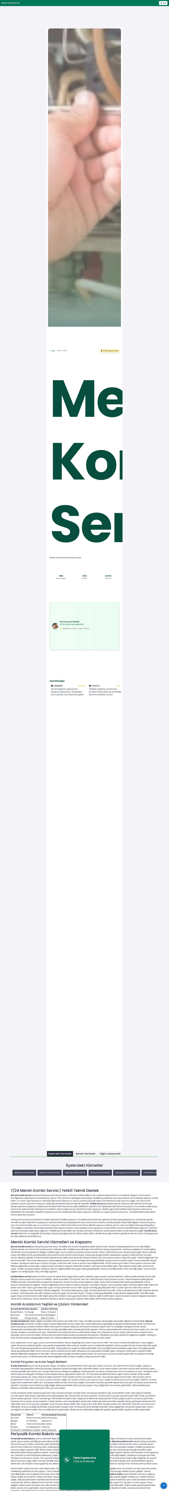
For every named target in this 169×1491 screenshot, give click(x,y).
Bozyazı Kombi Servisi (100, 1172)
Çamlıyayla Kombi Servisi (126, 1172)
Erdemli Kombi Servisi (153, 1172)
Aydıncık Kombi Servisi (75, 1172)
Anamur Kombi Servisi (50, 1172)
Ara (164, 3)
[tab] (60, 1154)
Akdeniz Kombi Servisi (24, 1172)
